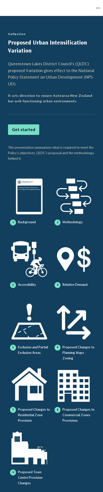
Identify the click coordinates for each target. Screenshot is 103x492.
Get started (23, 129)
